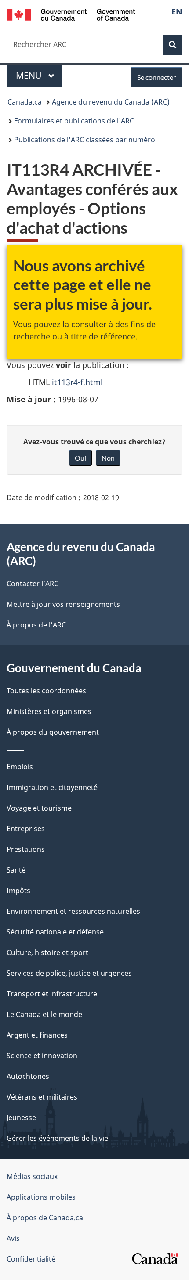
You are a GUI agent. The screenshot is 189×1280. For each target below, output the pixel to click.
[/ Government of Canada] (71, 13)
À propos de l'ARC (36, 625)
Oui (80, 458)
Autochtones (28, 1076)
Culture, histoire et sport (47, 952)
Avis (13, 1238)
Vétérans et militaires (42, 1097)
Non (108, 458)
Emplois (20, 767)
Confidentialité (31, 1259)
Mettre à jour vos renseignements (63, 604)
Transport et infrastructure (52, 994)
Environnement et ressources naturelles (73, 911)
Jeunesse (21, 1117)
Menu (39, 75)
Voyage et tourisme (39, 808)
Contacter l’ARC (32, 583)
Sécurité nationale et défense (55, 932)
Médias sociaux (32, 1176)
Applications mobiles (41, 1197)
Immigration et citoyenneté (52, 787)
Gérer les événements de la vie (57, 1138)
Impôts (18, 890)
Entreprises (26, 828)
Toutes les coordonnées (46, 691)
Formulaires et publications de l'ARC (74, 121)
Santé (16, 870)
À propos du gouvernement (53, 732)
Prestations (26, 849)
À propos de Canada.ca (45, 1217)
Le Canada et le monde (44, 1014)
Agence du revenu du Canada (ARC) (111, 102)
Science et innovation (42, 1055)
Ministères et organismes (49, 711)
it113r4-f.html (77, 382)
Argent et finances (37, 1035)
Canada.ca (24, 102)
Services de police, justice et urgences (69, 973)
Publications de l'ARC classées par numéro (84, 139)
